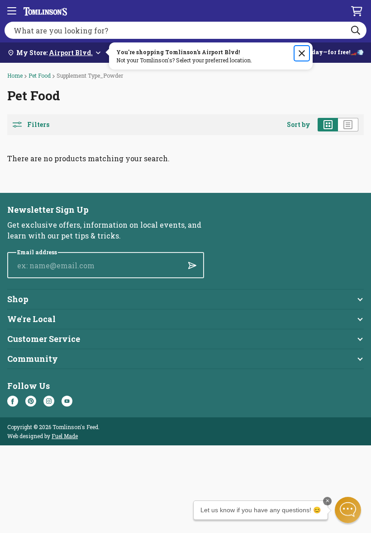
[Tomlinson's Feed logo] (45, 11)
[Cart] (356, 11)
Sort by (298, 124)
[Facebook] (12, 401)
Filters (38, 124)
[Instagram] (48, 401)
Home (15, 75)
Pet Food (40, 75)
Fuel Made (65, 435)
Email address (37, 252)
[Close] (302, 53)
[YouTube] (67, 401)
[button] (348, 510)
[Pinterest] (30, 401)
